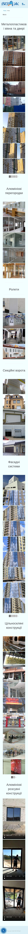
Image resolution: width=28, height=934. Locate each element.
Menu (23, 4)
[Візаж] (10, 4)
